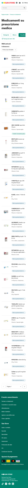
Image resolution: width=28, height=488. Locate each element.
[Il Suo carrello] (19, 2)
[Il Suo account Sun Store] (16, 2)
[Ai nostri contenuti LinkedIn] (13, 484)
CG (2, 448)
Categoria (6, 35)
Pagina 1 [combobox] (9, 386)
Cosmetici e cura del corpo (9, 405)
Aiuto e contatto (6, 427)
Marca (14, 35)
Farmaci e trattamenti (15, 14)
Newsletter (5, 434)
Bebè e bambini (6, 411)
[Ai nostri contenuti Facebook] (9, 484)
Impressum (5, 441)
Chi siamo (4, 438)
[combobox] (12, 8)
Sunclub (4, 431)
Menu (26, 3)
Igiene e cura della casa (8, 415)
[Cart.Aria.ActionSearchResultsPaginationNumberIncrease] (24, 386)
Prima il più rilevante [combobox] (7, 49)
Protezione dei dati (7, 445)
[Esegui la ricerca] (24, 8)
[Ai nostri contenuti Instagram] (6, 484)
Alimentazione (5, 408)
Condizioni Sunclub (7, 451)
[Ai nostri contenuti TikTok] (3, 484)
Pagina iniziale (5, 14)
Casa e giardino (6, 418)
